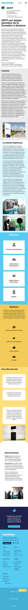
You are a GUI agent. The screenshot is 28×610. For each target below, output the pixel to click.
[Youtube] (18, 543)
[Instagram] (16, 543)
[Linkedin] (14, 543)
